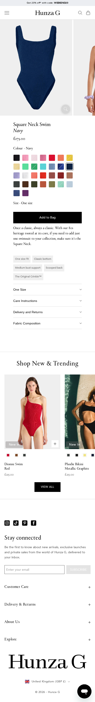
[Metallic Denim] (16, 193)
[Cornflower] (52, 166)
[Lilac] (16, 175)
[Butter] (16, 166)
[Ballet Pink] (34, 157)
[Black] (16, 157)
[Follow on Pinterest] (24, 523)
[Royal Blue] (60, 166)
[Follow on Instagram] (7, 523)
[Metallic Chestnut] (60, 175)
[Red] (52, 157)
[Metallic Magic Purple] (25, 193)
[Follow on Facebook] (33, 523)
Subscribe (78, 570)
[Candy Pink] (43, 157)
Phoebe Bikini (77, 467)
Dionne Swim (13, 467)
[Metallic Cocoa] (69, 175)
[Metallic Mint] (60, 184)
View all (47, 487)
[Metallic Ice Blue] (69, 184)
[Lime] (25, 166)
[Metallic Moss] (52, 184)
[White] (25, 175)
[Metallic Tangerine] (43, 175)
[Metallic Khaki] (34, 184)
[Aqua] (43, 166)
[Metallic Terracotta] (43, 184)
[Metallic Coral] (34, 175)
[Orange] (60, 157)
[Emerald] (34, 166)
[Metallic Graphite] (16, 184)
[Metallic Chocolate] (25, 184)
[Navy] (69, 166)
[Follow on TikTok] (16, 523)
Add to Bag (47, 217)
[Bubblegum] (25, 157)
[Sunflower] (69, 157)
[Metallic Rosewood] (52, 175)
